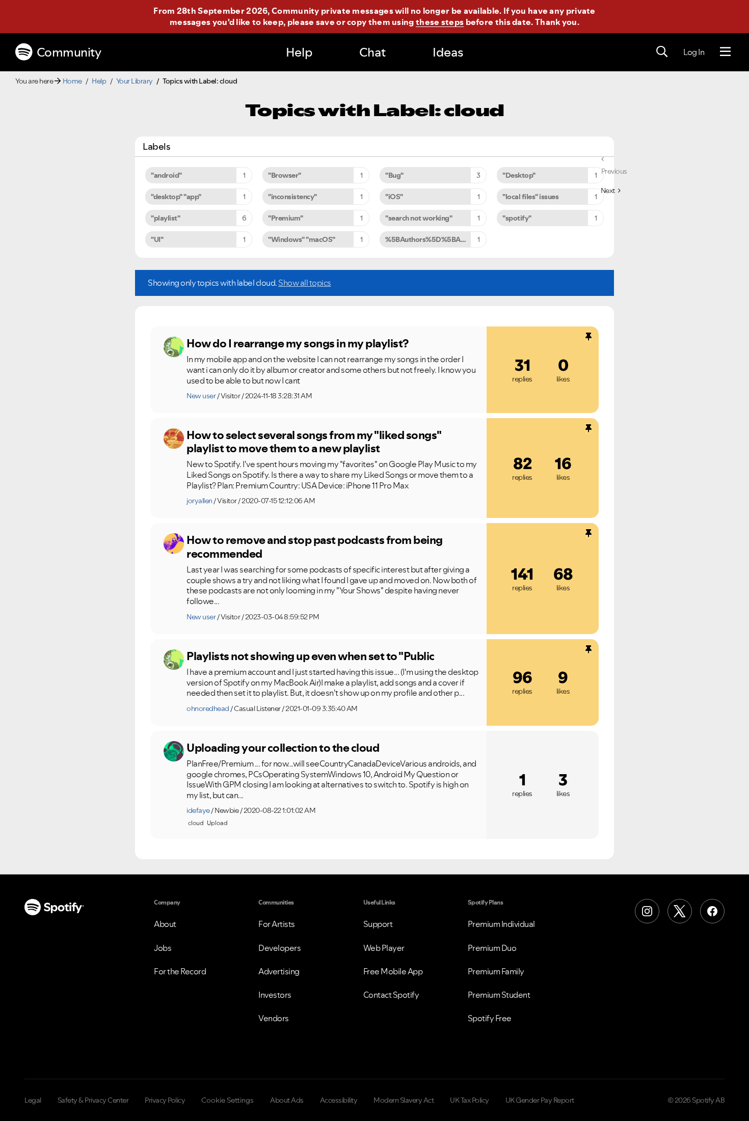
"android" (166, 175)
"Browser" (284, 175)
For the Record (180, 971)
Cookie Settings (227, 1100)
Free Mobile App (393, 971)
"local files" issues (530, 197)
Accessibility (339, 1100)
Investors (274, 994)
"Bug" (394, 175)
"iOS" (394, 197)
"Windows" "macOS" (301, 239)
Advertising (279, 971)
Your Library (134, 81)
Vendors (273, 1018)
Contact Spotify (391, 994)
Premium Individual (501, 923)
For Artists (276, 923)
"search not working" (418, 218)
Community (69, 52)
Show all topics (304, 282)
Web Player (384, 947)
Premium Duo (492, 947)
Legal (32, 1100)
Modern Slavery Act (403, 1100)
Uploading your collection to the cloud (282, 747)
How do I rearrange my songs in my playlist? (297, 343)
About (165, 923)
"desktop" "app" (176, 197)
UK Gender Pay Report (539, 1100)
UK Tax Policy (469, 1100)
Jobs (162, 947)
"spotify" (516, 218)
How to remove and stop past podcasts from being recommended (314, 546)
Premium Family (496, 971)
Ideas (448, 52)
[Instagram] (647, 911)
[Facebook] (712, 911)
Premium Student (499, 994)
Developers (279, 947)
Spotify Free (490, 1018)
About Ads (287, 1100)
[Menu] (725, 52)
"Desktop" (519, 175)
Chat (372, 52)
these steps (440, 22)
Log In (693, 52)
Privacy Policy (165, 1100)
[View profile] (174, 347)
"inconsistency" (292, 197)
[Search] (662, 52)
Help (299, 52)
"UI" (157, 239)
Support (378, 923)
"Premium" (285, 218)
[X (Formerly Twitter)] (679, 911)
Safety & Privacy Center (93, 1100)
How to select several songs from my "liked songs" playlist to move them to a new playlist (313, 441)
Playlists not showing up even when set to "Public (310, 656)
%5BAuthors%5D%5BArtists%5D (436, 239)
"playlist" (165, 218)
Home (72, 81)
